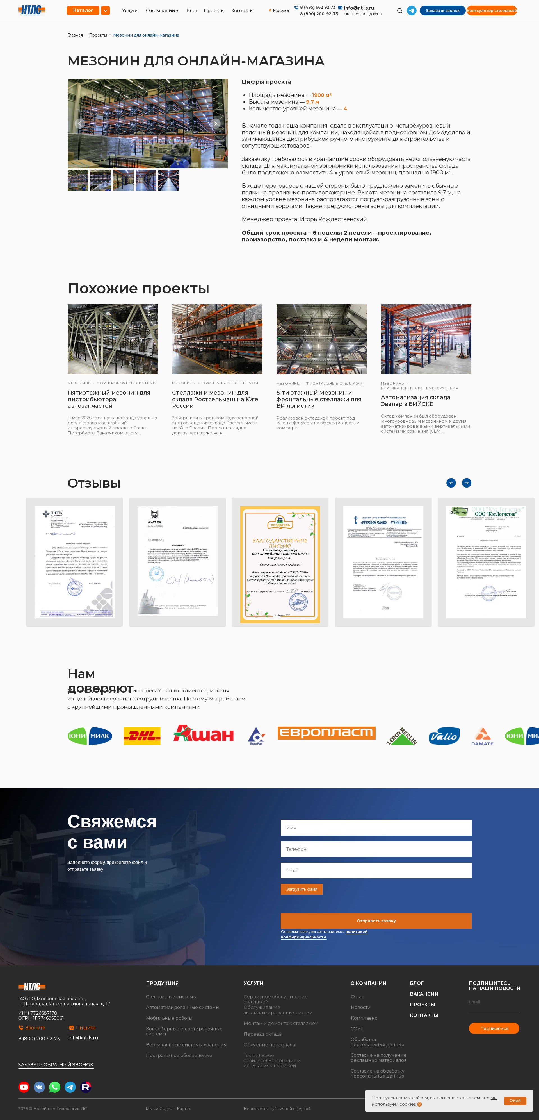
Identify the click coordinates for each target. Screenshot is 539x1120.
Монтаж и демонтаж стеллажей (281, 1023)
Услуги (130, 10)
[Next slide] (215, 123)
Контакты (242, 10)
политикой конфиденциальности (324, 934)
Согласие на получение (378, 1055)
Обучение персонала (269, 1045)
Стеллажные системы (171, 996)
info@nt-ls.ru (359, 8)
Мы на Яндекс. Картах (168, 1108)
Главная (75, 35)
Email (474, 1002)
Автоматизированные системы (183, 1007)
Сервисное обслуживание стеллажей (275, 999)
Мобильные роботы (169, 1018)
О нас (357, 996)
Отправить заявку (376, 920)
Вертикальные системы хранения (186, 1045)
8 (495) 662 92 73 (317, 7)
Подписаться (494, 1028)
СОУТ (357, 1028)
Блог (192, 10)
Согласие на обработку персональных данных (378, 1073)
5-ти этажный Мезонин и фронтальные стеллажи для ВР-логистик (319, 399)
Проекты (214, 10)
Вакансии (424, 994)
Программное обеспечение (179, 1055)
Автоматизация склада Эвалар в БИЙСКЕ (416, 400)
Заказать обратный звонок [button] (55, 1064)
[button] (443, 10)
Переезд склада (263, 1034)
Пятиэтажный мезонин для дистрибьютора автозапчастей (109, 399)
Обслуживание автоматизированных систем (278, 1010)
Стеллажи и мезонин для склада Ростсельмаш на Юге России (215, 399)
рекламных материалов (379, 1060)
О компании (160, 10)
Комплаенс (364, 1018)
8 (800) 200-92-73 (319, 13)
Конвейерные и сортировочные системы (184, 1031)
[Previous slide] (80, 123)
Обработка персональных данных (377, 1042)
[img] (31, 10)
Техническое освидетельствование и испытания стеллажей (272, 1060)
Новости (361, 1007)
